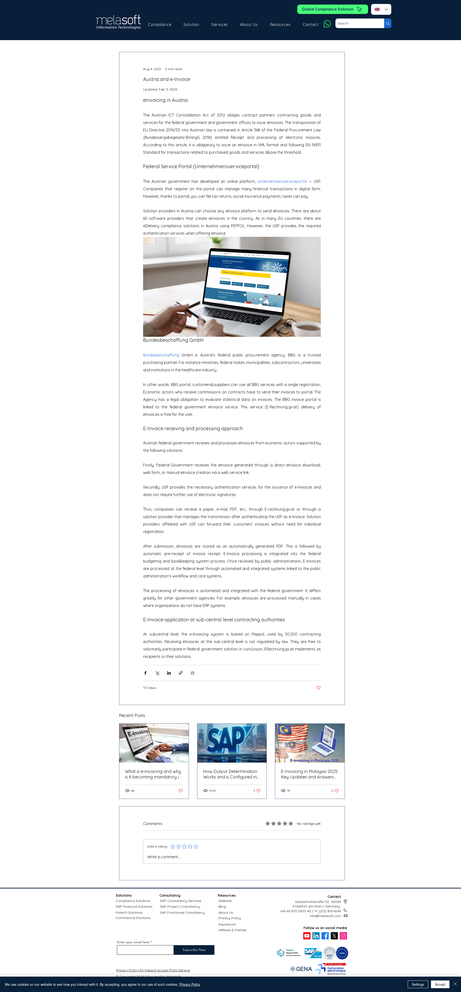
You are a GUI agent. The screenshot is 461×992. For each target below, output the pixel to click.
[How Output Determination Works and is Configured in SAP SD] (232, 743)
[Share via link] (180, 673)
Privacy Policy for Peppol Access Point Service (153, 970)
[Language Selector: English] (381, 9)
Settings (418, 984)
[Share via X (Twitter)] (157, 673)
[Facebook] (325, 935)
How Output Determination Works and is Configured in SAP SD (230, 774)
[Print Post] (192, 673)
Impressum (227, 924)
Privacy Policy (229, 918)
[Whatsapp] (327, 24)
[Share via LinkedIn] (169, 673)
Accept (440, 984)
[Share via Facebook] (145, 673)
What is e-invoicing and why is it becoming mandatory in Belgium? (153, 774)
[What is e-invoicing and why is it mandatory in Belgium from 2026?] (154, 743)
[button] (159, 24)
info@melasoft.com (325, 916)
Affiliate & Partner (232, 930)
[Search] (387, 23)
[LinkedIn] (316, 935)
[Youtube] (306, 935)
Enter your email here (133, 942)
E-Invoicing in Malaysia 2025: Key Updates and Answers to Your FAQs (309, 774)
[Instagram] (343, 935)
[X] (334, 935)
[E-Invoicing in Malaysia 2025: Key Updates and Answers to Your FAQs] (310, 743)
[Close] (455, 984)
